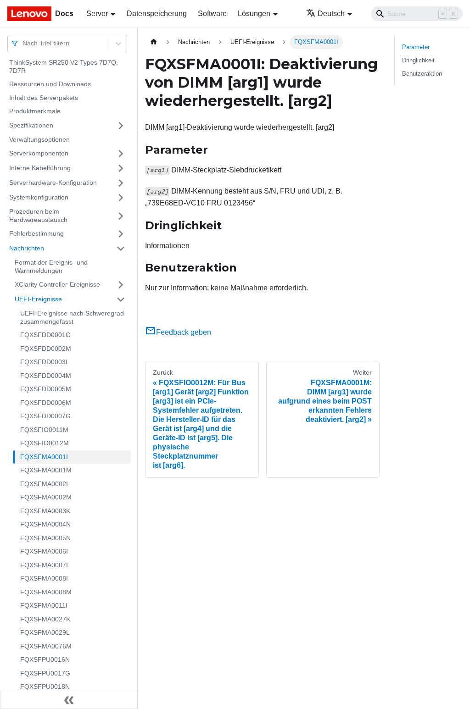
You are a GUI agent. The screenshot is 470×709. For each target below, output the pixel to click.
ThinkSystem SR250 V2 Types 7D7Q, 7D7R (63, 66)
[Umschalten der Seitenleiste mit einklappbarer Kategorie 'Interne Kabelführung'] (121, 168)
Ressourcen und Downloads (50, 84)
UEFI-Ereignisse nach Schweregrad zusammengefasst (72, 317)
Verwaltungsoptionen (39, 139)
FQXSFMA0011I (43, 605)
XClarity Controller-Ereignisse (57, 284)
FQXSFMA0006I (44, 551)
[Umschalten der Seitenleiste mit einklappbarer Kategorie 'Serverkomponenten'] (121, 153)
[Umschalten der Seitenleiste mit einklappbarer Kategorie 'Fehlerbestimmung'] (121, 234)
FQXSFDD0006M (45, 402)
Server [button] (97, 13)
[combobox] (23, 43)
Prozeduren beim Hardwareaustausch (38, 215)
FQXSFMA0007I (44, 565)
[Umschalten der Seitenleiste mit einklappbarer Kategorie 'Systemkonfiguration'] (121, 197)
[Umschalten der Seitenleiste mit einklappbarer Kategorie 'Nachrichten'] (121, 248)
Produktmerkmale (35, 111)
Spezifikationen (31, 125)
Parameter (416, 47)
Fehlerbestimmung (36, 233)
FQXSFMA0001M (46, 470)
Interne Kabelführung (40, 168)
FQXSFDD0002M (45, 348)
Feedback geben (183, 332)
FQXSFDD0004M (45, 375)
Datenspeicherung (157, 13)
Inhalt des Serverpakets (43, 97)
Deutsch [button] (331, 13)
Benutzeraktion (422, 73)
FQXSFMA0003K (45, 511)
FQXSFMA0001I (44, 456)
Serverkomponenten (38, 153)
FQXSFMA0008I (44, 578)
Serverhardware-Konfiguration (53, 182)
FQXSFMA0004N (45, 524)
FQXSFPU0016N (45, 659)
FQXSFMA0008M (46, 592)
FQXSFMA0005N (45, 538)
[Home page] (153, 42)
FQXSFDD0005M (45, 389)
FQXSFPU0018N (45, 686)
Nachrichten (26, 248)
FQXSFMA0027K (45, 619)
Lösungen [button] (254, 13)
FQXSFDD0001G (45, 334)
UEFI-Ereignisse (38, 299)
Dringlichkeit (418, 60)
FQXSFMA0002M (46, 497)
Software (212, 13)
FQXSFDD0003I (43, 362)
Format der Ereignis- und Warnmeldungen (51, 266)
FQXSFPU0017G (45, 673)
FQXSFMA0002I (44, 483)
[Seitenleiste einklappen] (69, 700)
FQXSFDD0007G (45, 416)
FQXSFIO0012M (44, 443)
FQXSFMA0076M (46, 646)
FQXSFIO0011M (44, 429)
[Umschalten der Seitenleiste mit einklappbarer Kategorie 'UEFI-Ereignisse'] (121, 299)
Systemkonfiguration (38, 197)
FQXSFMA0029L (45, 632)
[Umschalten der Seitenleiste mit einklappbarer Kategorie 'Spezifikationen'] (121, 125)
